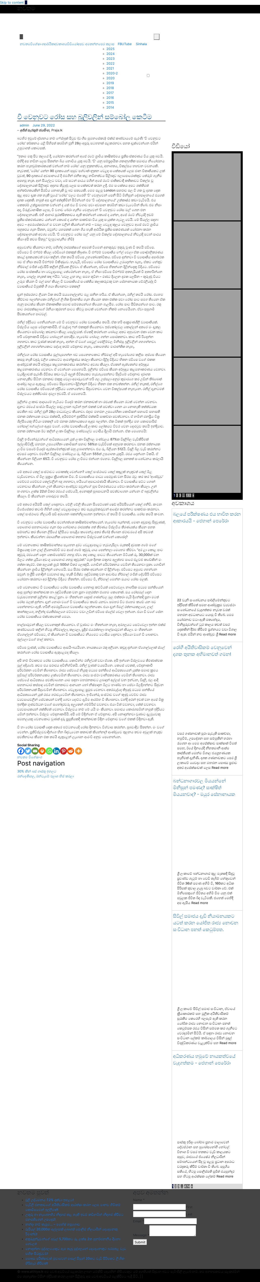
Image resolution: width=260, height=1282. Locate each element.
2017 (110, 93)
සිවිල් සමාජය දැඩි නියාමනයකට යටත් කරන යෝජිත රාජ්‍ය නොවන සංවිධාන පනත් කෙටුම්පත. (205, 922)
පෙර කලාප (106, 44)
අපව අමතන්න (88, 44)
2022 (110, 63)
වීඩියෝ (72, 44)
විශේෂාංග (37, 44)
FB (120, 44)
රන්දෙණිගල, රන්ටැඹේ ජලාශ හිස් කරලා (45, 776)
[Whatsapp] (49, 751)
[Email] (35, 751)
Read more (227, 634)
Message (141, 1235)
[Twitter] (27, 751)
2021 (110, 68)
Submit (140, 1242)
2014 (110, 107)
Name (139, 1200)
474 (187, 1186)
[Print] (42, 751)
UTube (127, 44)
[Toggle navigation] (21, 37)
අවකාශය (60, 44)
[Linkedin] (56, 751)
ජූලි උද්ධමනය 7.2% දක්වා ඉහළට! (49, 1200)
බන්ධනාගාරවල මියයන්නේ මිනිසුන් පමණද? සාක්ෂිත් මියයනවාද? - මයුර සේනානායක (204, 787)
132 (188, 495)
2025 (110, 49)
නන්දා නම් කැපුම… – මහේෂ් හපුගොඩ (52, 1224)
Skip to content (12, 2)
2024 (110, 54)
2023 (110, 59)
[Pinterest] (63, 751)
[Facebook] (20, 751)
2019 (110, 83)
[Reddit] (70, 751)
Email (138, 1221)
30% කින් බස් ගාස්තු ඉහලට (36, 771)
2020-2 (112, 73)
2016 (110, 98)
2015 (110, 102)
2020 (110, 78)
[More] (78, 751)
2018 (110, 88)
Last (189, 1214)
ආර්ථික (49, 44)
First (189, 1207)
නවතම (25, 44)
